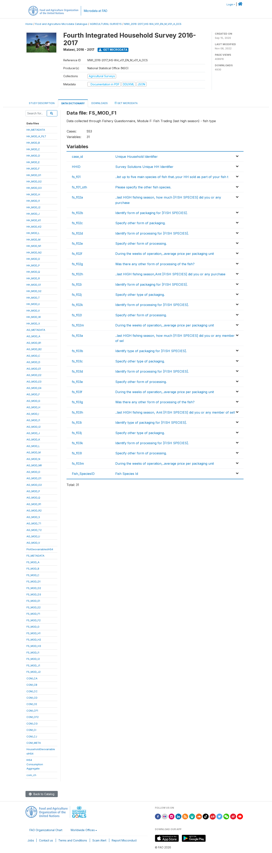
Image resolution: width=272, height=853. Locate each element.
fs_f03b (77, 351)
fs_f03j (77, 433)
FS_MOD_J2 (33, 671)
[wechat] (226, 816)
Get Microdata (115, 49)
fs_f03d (77, 371)
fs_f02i (77, 284)
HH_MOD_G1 (33, 175)
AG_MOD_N (33, 459)
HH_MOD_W (33, 316)
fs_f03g (77, 402)
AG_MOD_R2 (34, 510)
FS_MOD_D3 (33, 594)
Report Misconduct (124, 840)
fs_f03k (77, 443)
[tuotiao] (213, 816)
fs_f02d (77, 233)
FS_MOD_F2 (33, 620)
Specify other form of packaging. (140, 223)
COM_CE (31, 704)
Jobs (30, 840)
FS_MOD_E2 (33, 607)
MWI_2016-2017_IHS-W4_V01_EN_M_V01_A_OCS (152, 23)
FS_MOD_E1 (33, 600)
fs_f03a (77, 336)
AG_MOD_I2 (33, 426)
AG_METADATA (35, 329)
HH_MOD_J (33, 213)
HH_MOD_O (33, 258)
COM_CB (31, 684)
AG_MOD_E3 (33, 381)
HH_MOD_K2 (33, 226)
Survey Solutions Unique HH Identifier (144, 167)
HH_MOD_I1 (33, 200)
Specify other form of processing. (141, 243)
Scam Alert (99, 840)
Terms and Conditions (72, 840)
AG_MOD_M (33, 452)
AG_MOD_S (33, 517)
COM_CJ (31, 736)
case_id (77, 157)
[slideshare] (192, 816)
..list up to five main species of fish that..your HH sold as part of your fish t (171, 177)
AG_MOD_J (33, 433)
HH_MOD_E (33, 162)
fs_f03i (77, 423)
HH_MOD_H (33, 194)
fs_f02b (77, 213)
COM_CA (31, 678)
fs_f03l (77, 453)
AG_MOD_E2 (33, 375)
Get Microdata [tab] (127, 103)
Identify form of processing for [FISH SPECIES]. (152, 233)
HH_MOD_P (33, 265)
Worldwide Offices (82, 830)
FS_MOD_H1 (33, 633)
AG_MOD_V (33, 542)
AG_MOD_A (33, 336)
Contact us (46, 840)
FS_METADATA (35, 555)
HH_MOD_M (33, 239)
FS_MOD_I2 (33, 658)
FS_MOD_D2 (33, 588)
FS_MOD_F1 (33, 613)
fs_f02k (77, 305)
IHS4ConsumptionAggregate (34, 764)
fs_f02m (78, 325)
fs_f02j (77, 295)
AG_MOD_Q (33, 497)
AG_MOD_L (33, 446)
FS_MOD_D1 (33, 581)
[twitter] (219, 816)
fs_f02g (77, 264)
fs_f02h (77, 274)
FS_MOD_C (32, 575)
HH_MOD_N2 (34, 252)
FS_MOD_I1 (32, 652)
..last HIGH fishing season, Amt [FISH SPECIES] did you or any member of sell (175, 412)
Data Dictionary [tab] (73, 103)
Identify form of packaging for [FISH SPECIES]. (151, 213)
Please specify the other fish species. (143, 187)
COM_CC (32, 691)
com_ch (31, 775)
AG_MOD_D (33, 362)
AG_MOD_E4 (33, 387)
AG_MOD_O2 (34, 484)
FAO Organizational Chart (45, 830)
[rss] (185, 816)
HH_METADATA (35, 129)
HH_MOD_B (33, 142)
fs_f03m (78, 463)
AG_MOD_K (33, 439)
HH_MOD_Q (33, 271)
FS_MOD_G (32, 626)
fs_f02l (77, 315)
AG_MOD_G (33, 400)
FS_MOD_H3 (33, 646)
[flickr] (165, 816)
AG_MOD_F (33, 394)
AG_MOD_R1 (33, 504)
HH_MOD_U (33, 304)
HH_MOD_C (33, 149)
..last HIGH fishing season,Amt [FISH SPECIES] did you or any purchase (170, 274)
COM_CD (31, 697)
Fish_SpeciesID (83, 474)
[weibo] (233, 816)
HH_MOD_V (33, 310)
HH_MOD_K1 (33, 220)
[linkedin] (178, 816)
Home (29, 23)
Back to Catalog (43, 794)
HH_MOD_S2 (33, 291)
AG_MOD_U (33, 536)
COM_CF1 (32, 710)
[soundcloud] (199, 816)
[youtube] (240, 816)
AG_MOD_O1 (33, 478)
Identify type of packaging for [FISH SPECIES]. (151, 351)
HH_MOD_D (33, 155)
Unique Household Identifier (136, 157)
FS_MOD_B (32, 568)
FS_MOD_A (32, 562)
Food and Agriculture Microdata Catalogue (61, 23)
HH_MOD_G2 (34, 181)
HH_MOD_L (33, 233)
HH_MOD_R (33, 278)
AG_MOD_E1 (33, 368)
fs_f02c (77, 223)
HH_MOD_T (33, 297)
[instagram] (172, 816)
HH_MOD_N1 (33, 245)
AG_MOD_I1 (33, 420)
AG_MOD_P (33, 491)
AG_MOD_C (33, 355)
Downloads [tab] (99, 103)
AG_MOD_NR (34, 465)
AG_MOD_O (33, 471)
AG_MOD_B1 (33, 342)
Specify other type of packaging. (140, 295)
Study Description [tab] (42, 103)
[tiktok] (206, 816)
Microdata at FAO (95, 11)
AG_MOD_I (32, 413)
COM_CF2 (32, 717)
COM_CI (31, 729)
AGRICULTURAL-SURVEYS (106, 23)
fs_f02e (77, 243)
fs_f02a (77, 197)
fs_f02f (77, 254)
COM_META (33, 742)
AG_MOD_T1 (33, 523)
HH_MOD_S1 (33, 284)
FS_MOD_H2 (33, 639)
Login (230, 4)
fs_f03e (77, 382)
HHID (76, 167)
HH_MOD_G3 (34, 187)
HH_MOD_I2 (33, 207)
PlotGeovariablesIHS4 (39, 549)
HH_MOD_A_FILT (36, 136)
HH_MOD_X (33, 323)
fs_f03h (77, 412)
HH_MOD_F (33, 168)
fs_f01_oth (79, 187)
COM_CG (32, 723)
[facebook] (158, 816)
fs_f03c (77, 361)
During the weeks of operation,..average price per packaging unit (164, 254)
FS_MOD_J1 (33, 665)
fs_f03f (77, 392)
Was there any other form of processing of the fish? (155, 264)
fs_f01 (76, 177)
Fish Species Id (126, 474)
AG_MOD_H (33, 407)
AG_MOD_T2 (34, 530)
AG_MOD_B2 (34, 349)
